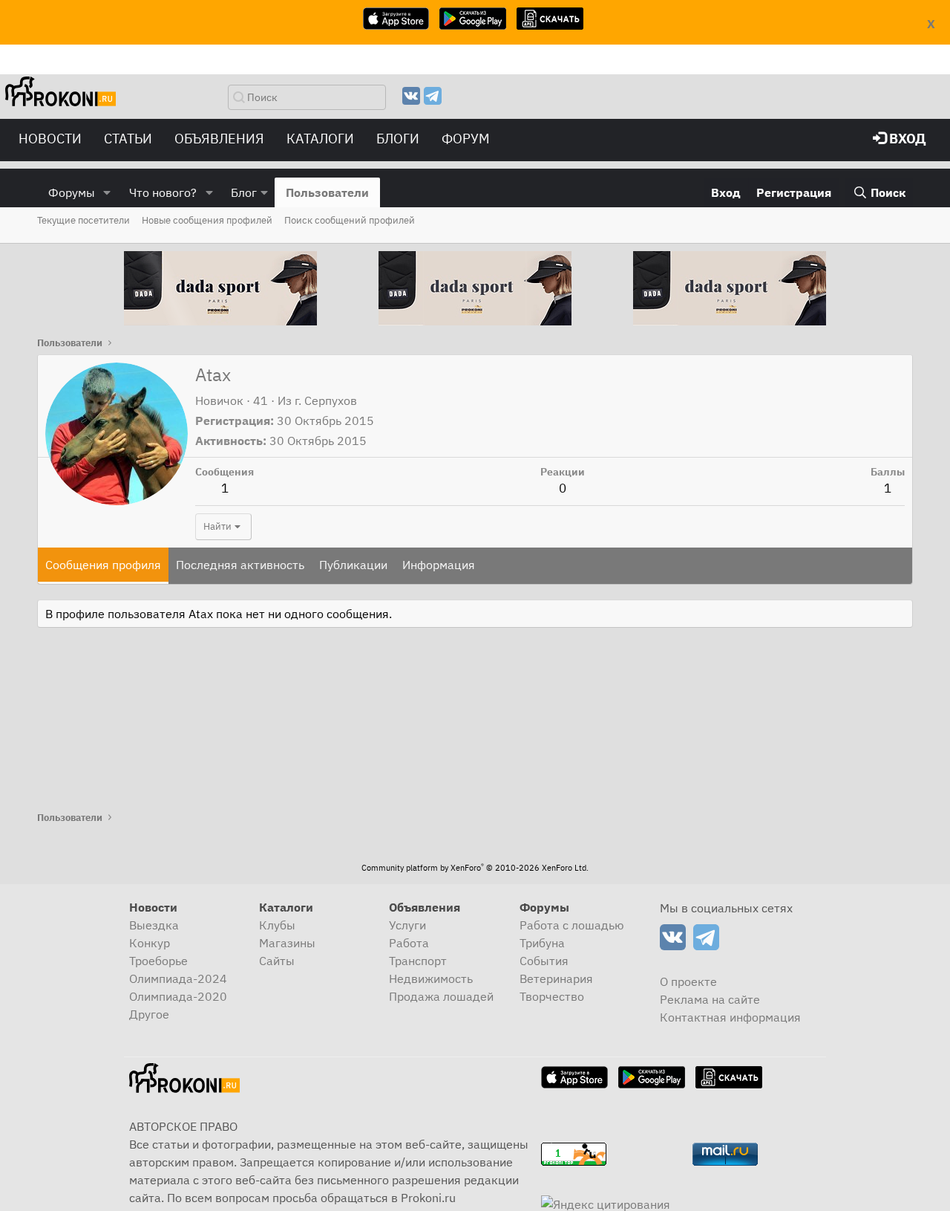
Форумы (71, 192)
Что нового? (163, 192)
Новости (50, 138)
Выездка (154, 925)
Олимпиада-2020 (178, 996)
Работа (409, 942)
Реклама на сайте (710, 999)
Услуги (407, 925)
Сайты (277, 960)
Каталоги (320, 138)
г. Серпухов (326, 400)
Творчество (552, 996)
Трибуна (542, 942)
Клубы (277, 925)
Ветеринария (556, 978)
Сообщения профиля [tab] (103, 564)
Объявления (219, 138)
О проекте (688, 981)
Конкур (149, 942)
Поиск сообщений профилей (349, 220)
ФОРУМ (466, 138)
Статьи (128, 138)
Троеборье (158, 960)
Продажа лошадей (441, 996)
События (544, 960)
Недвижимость (431, 978)
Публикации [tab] (353, 564)
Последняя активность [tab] (240, 564)
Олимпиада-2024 (178, 978)
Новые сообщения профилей (207, 220)
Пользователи (327, 192)
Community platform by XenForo (475, 868)
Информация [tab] (438, 564)
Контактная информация (730, 1017)
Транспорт (418, 960)
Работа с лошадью (572, 925)
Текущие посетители (83, 220)
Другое (149, 1014)
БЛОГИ (397, 138)
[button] (107, 192)
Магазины (287, 942)
